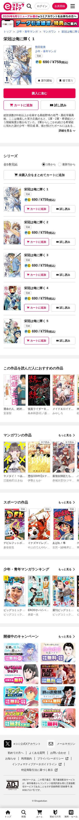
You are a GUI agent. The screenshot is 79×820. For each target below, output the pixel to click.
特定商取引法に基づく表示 (39, 770)
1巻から (51, 164)
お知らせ (10, 758)
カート (39, 817)
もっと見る (65, 435)
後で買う (68, 80)
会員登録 (59, 6)
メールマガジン (66, 743)
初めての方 (55, 816)
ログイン (42, 6)
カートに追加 (23, 105)
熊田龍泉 (40, 47)
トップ (8, 816)
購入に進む (39, 93)
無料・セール (71, 816)
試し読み (60, 105)
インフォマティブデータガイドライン (34, 764)
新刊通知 (46, 80)
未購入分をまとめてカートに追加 (42, 175)
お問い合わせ (58, 752)
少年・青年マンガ (45, 51)
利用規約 (26, 758)
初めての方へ (15, 752)
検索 (24, 816)
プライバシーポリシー (52, 758)
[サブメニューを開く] (72, 6)
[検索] (29, 6)
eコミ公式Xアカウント (23, 744)
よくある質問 (37, 752)
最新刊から (68, 164)
